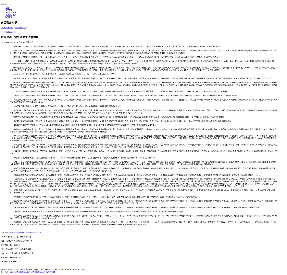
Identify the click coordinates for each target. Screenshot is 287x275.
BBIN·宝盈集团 (7, 28)
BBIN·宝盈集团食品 (18, 272)
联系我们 (9, 17)
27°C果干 (53, 272)
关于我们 (9, 10)
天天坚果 (45, 272)
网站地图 (81, 270)
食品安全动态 (10, 15)
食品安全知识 (10, 12)
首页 (7, 8)
